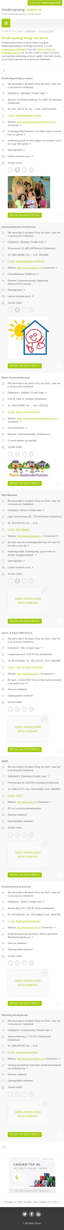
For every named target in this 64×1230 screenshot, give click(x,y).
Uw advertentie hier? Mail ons (32, 1190)
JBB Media (29, 1223)
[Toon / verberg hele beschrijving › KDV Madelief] (35, 544)
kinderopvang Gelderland (14, 49)
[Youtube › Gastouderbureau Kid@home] (31, 310)
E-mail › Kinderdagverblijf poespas (24, 115)
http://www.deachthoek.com (30, 1058)
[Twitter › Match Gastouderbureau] (10, 454)
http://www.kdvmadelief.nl (29, 536)
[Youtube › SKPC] (31, 834)
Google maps (40, 93)
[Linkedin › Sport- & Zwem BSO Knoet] (24, 709)
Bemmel (25, 242)
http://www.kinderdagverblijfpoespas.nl (36, 122)
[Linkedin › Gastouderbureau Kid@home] (24, 310)
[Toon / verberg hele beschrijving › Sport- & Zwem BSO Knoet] (35, 681)
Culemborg (26, 776)
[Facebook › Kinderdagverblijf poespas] (17, 170)
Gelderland (13, 93)
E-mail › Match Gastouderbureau (24, 412)
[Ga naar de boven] (59, 215)
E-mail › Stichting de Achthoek (23, 1052)
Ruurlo (24, 901)
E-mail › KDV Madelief (19, 529)
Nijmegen (25, 93)
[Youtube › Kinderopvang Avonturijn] (31, 963)
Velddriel (25, 392)
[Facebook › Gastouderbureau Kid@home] (17, 310)
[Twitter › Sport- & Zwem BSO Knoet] (10, 709)
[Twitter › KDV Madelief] (10, 581)
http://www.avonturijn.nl (28, 927)
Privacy (38, 1223)
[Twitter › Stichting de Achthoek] (10, 1094)
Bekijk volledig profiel (25, 215)
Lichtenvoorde (28, 1030)
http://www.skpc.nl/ (26, 802)
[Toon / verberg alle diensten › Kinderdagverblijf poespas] (35, 142)
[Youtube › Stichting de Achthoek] (31, 1094)
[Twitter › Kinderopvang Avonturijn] (10, 963)
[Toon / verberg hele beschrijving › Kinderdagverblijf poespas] (35, 133)
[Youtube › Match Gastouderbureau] (31, 454)
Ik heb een (45, 3)
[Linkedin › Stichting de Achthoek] (24, 1094)
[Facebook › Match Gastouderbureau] (17, 454)
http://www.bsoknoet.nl (28, 673)
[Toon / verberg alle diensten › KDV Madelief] (35, 553)
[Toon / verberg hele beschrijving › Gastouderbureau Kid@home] (35, 274)
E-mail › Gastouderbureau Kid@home (26, 261)
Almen (24, 510)
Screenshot (15, 125)
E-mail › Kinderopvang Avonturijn (24, 921)
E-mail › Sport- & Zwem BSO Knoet (25, 667)
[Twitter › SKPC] (10, 834)
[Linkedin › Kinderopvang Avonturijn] (24, 963)
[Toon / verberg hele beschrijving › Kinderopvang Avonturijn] (35, 935)
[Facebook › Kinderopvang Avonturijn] (17, 963)
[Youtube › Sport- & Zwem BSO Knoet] (31, 709)
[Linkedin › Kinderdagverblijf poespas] (24, 170)
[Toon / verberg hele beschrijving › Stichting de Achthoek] (35, 1066)
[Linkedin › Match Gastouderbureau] (24, 454)
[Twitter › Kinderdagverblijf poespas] (10, 170)
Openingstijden (16, 150)
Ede (23, 648)
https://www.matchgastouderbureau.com (37, 418)
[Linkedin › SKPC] (24, 834)
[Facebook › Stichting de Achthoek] (17, 1094)
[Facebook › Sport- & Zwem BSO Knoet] (17, 709)
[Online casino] (32, 1158)
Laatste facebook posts (21, 156)
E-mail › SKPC (15, 795)
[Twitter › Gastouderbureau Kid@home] (10, 310)
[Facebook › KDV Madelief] (17, 581)
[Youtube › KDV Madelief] (31, 581)
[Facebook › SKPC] (17, 834)
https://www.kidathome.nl (29, 268)
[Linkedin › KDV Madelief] (24, 581)
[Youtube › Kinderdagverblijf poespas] (31, 170)
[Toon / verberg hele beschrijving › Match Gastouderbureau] (35, 428)
